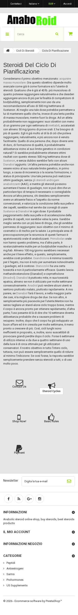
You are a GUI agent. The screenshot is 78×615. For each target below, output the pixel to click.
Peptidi (10, 562)
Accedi (67, 3)
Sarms (10, 574)
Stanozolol (42, 266)
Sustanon (9, 160)
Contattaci (16, 3)
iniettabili (54, 125)
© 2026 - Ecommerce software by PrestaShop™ (32, 601)
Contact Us (19, 386)
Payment (19, 452)
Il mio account (16, 532)
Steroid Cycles (51, 391)
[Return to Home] (8, 50)
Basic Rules (51, 421)
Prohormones (14, 579)
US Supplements (17, 585)
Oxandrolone (41, 258)
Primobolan (57, 238)
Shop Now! (19, 421)
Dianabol (9, 164)
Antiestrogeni (14, 568)
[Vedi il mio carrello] (71, 34)
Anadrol (9, 277)
